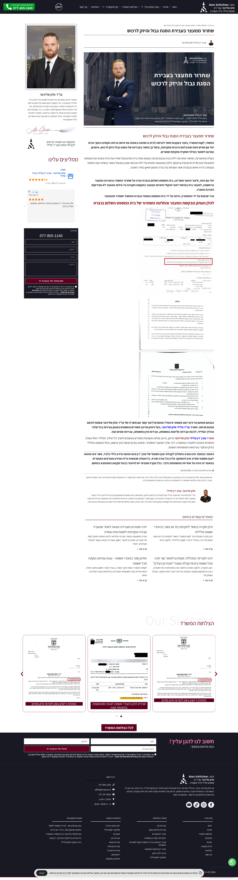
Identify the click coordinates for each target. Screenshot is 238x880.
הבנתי (41, 873)
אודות (166, 7)
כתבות (209, 842)
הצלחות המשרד (129, 7)
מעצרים (116, 834)
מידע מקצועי (206, 846)
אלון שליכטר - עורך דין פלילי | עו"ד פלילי (49, 174)
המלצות (95, 7)
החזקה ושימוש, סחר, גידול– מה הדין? (65, 829)
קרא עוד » (208, 548)
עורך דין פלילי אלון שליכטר (194, 42)
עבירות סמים (114, 842)
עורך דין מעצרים (159, 834)
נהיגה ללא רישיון (159, 853)
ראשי (174, 7)
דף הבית (211, 25)
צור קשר (83, 7)
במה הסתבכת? (151, 7)
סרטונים (208, 838)
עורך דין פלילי (198, 438)
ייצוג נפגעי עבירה (113, 825)
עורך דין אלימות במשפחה (155, 849)
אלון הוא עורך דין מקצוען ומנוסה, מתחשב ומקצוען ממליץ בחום (51, 204)
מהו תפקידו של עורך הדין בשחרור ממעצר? (63, 834)
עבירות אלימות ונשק (157, 829)
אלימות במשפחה (113, 858)
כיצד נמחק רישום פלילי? (71, 842)
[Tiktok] (196, 805)
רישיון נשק (115, 854)
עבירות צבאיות (114, 846)
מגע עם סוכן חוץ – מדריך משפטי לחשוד (64, 825)
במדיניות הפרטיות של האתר (126, 756)
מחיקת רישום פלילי (158, 857)
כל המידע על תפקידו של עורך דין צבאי (65, 838)
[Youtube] (189, 805)
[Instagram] (204, 805)
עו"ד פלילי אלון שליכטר (176, 427)
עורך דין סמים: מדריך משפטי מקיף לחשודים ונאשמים (147, 843)
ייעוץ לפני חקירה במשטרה (155, 838)
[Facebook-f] (211, 805)
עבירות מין (161, 825)
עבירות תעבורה (113, 850)
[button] (22, 674)
